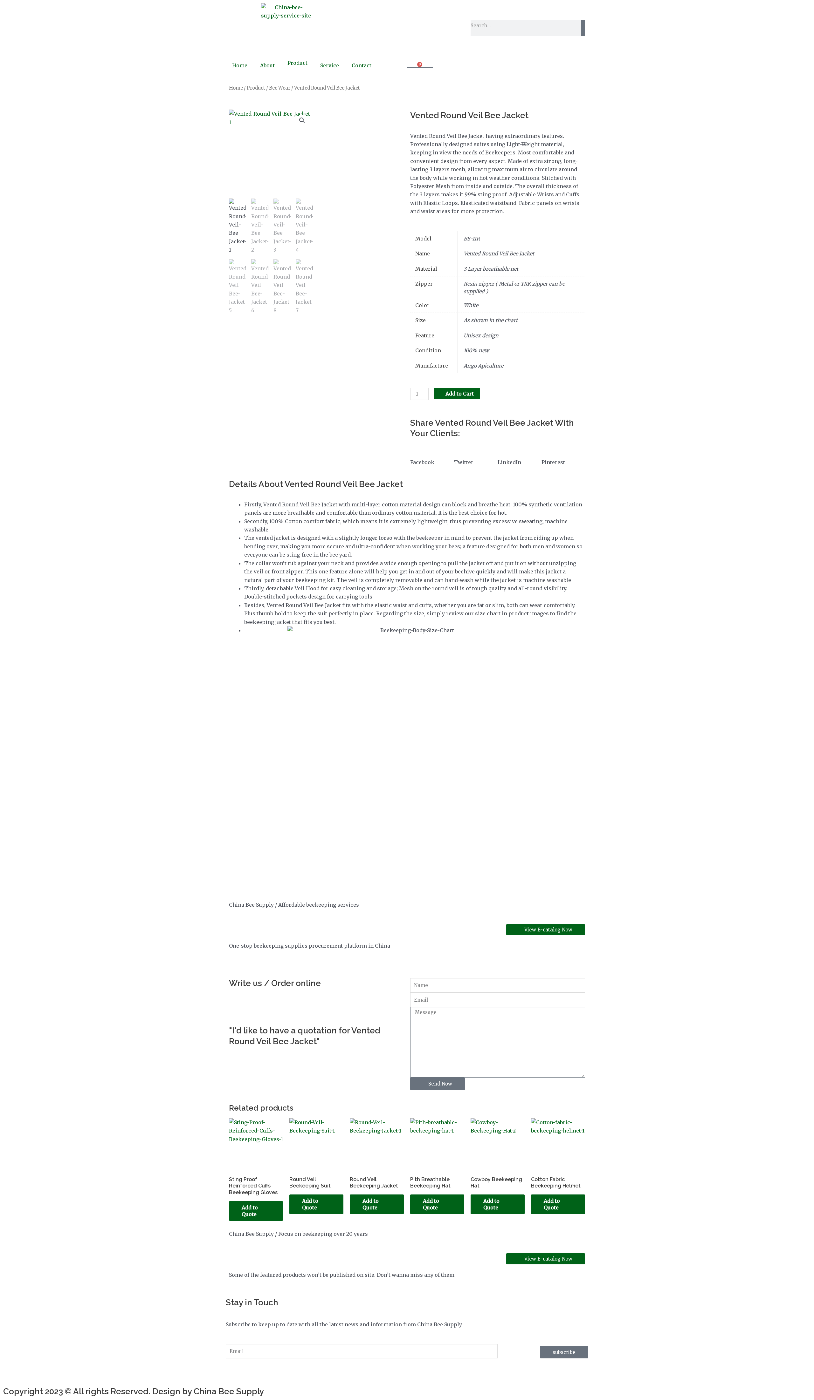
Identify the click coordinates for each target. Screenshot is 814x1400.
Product (297, 63)
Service (329, 65)
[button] (302, 120)
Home (239, 65)
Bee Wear (279, 88)
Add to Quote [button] (250, 1210)
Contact (361, 65)
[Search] (583, 28)
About (267, 65)
